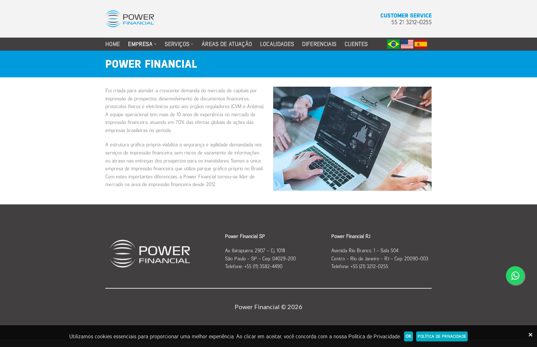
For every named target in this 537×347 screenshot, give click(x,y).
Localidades (277, 44)
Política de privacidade (442, 336)
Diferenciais (319, 44)
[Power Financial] (129, 18)
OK (409, 336)
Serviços (177, 44)
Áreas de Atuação (227, 44)
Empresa (140, 44)
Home (112, 44)
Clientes (356, 44)
